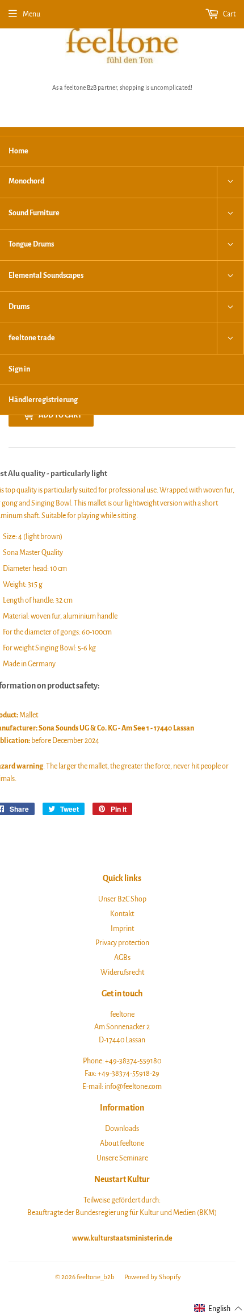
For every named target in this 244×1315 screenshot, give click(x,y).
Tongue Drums (31, 244)
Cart (228, 14)
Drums (19, 307)
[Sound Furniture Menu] (230, 213)
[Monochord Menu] (230, 181)
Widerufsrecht (122, 972)
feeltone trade (32, 338)
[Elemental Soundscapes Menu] (230, 276)
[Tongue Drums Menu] (230, 244)
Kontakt (122, 914)
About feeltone (122, 1143)
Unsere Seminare (122, 1158)
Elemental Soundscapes (46, 275)
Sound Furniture (34, 213)
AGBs (122, 958)
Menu (31, 14)
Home (18, 151)
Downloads (122, 1129)
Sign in (19, 369)
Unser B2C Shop (122, 899)
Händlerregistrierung (43, 400)
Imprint (122, 929)
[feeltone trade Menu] (230, 338)
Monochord (26, 181)
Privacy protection (122, 943)
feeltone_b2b (96, 1277)
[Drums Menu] (230, 307)
